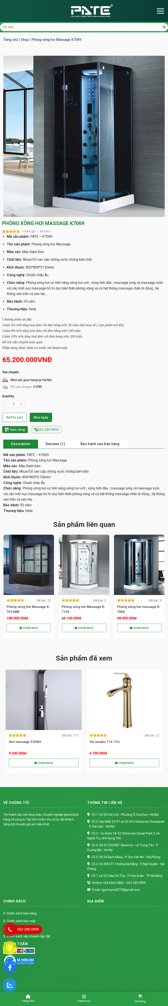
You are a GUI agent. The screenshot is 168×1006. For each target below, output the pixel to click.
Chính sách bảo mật (21, 921)
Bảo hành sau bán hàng (100, 444)
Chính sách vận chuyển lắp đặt (28, 936)
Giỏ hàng (140, 1001)
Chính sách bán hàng (22, 913)
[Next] (164, 588)
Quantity (8, 396)
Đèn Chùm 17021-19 (109, 742)
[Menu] (160, 10)
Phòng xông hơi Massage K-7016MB (28, 609)
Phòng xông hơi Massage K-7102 (83, 609)
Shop (25, 40)
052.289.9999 (48, 430)
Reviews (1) (55, 444)
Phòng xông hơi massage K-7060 (138, 609)
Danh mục (84, 1001)
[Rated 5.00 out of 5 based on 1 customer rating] (11, 231)
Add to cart (14, 417)
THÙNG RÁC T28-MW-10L (32, 742)
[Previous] (3, 588)
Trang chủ (10, 40)
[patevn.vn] (84, 11)
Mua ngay (41, 417)
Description (20, 444)
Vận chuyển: (10, 372)
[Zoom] (9, 211)
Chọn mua (30, 628)
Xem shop (17, 430)
